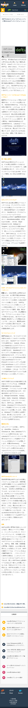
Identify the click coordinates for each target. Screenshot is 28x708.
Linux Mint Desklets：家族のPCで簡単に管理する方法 (15, 604)
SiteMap (13, 704)
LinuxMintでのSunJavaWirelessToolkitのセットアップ (15, 607)
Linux (22, 14)
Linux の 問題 (9, 14)
